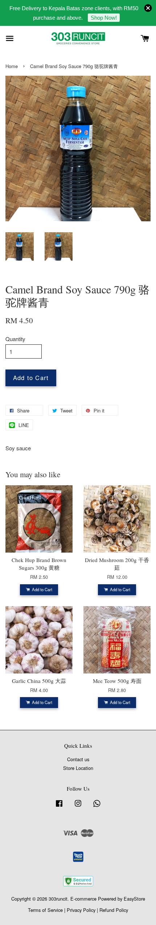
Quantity (15, 339)
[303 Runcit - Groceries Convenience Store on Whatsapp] (97, 806)
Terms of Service (45, 909)
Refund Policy (113, 909)
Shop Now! (104, 18)
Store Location (78, 767)
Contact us (78, 759)
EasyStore (134, 898)
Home (11, 66)
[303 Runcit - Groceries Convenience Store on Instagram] (78, 806)
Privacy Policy (81, 909)
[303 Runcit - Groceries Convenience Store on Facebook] (59, 806)
